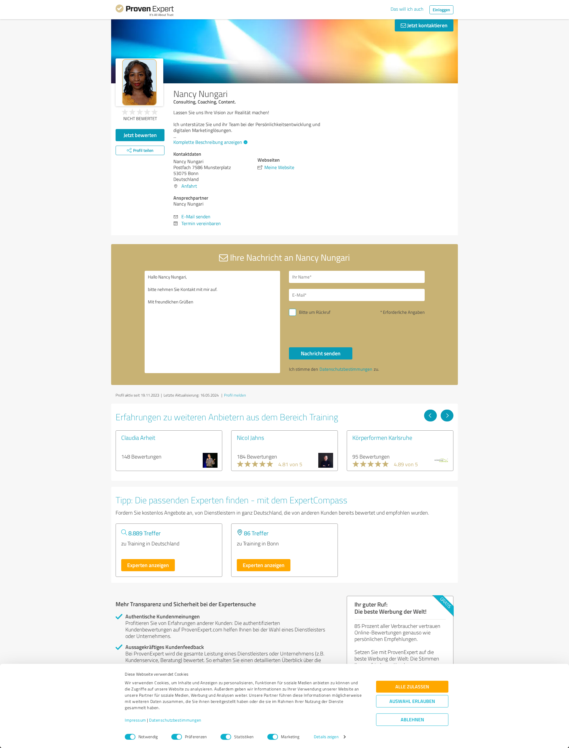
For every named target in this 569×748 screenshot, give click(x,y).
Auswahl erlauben (412, 701)
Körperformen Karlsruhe (382, 437)
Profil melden (235, 395)
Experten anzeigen (148, 565)
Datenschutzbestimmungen (175, 720)
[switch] (176, 737)
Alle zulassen (412, 686)
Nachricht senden (321, 353)
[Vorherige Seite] (430, 415)
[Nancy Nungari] (139, 82)
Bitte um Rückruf (314, 312)
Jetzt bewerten (140, 135)
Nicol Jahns (250, 437)
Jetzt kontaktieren (426, 25)
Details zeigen (326, 737)
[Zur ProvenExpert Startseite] (145, 11)
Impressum (135, 720)
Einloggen (441, 9)
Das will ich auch (407, 9)
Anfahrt (189, 186)
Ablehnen (412, 719)
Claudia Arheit (138, 437)
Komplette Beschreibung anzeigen (207, 142)
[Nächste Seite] (447, 415)
